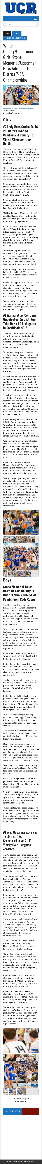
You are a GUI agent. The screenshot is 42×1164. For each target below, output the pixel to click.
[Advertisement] (21, 1138)
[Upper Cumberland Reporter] (21, 8)
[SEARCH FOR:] (21, 24)
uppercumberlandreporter (23, 108)
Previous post (23, 1098)
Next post (19, 1101)
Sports (16, 33)
